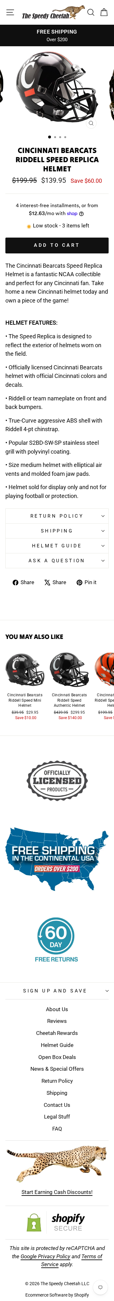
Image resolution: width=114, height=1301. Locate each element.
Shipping (57, 531)
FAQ (57, 1129)
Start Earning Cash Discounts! (57, 1192)
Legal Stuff (57, 1116)
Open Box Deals (57, 1057)
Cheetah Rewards (57, 1033)
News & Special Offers (57, 1069)
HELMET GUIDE (57, 546)
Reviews (57, 1021)
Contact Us (57, 1105)
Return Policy (57, 516)
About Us (57, 1009)
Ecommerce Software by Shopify (57, 1295)
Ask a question (57, 561)
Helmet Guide (57, 1045)
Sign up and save (55, 991)
